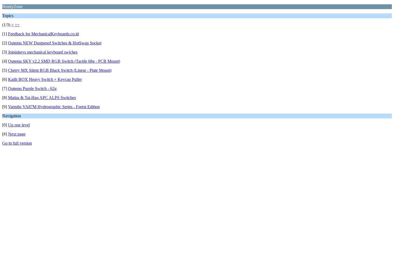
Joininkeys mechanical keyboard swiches (42, 52)
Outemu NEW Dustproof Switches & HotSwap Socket (54, 43)
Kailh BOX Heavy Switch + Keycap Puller (45, 79)
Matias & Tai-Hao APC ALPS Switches (42, 97)
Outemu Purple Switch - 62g (32, 88)
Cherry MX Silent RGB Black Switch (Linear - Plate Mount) (59, 70)
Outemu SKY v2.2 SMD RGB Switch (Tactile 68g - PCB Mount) (64, 61)
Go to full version (17, 143)
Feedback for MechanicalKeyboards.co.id (43, 34)
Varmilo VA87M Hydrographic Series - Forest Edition (54, 106)
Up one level (19, 125)
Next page (16, 134)
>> (17, 24)
